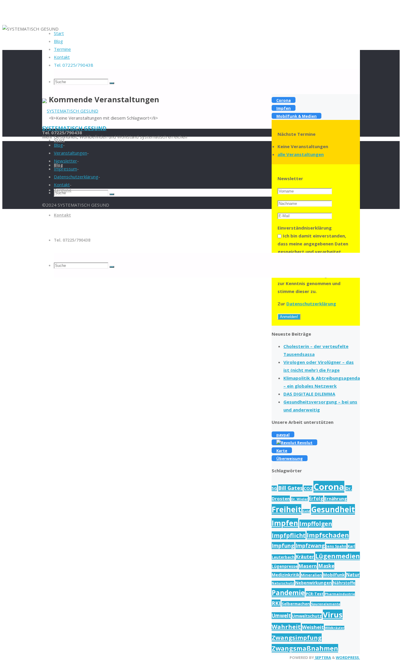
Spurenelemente (325, 604)
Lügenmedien (337, 556)
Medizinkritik (286, 575)
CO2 (308, 488)
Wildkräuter (334, 628)
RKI (276, 603)
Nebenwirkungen (313, 582)
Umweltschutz (307, 616)
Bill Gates (290, 487)
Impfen (285, 523)
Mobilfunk (334, 575)
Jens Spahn (336, 546)
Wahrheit (286, 627)
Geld (306, 511)
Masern (308, 566)
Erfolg (316, 499)
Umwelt (281, 615)
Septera (322, 657)
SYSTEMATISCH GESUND (74, 128)
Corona (328, 487)
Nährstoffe (344, 582)
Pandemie (288, 592)
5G (274, 488)
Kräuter (305, 556)
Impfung (283, 545)
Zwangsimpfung (297, 637)
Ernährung (335, 498)
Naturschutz (283, 583)
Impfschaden (328, 535)
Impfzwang (310, 545)
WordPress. (348, 657)
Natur (353, 575)
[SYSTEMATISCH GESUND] (70, 111)
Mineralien (311, 575)
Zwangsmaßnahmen (305, 648)
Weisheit (313, 627)
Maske (326, 566)
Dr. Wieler (299, 499)
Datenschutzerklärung (311, 304)
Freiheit (286, 509)
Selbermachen (296, 603)
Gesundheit (333, 509)
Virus (333, 615)
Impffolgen (315, 524)
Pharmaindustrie (340, 594)
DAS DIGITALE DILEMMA (309, 394)
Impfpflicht (288, 535)
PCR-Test (314, 593)
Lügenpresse (285, 566)
